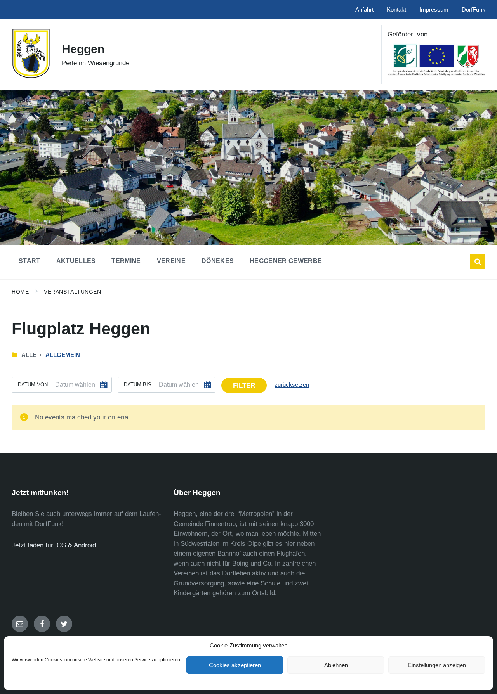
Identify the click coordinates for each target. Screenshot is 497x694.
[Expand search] (477, 261)
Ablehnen (336, 665)
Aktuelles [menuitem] (76, 261)
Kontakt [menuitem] (396, 10)
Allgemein (62, 355)
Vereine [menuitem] (171, 261)
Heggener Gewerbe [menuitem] (286, 261)
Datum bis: (138, 385)
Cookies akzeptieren (235, 665)
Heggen (83, 49)
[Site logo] (31, 76)
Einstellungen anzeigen (437, 665)
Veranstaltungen (72, 292)
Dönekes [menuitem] (218, 261)
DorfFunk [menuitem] (473, 10)
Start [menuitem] (29, 261)
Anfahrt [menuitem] (364, 10)
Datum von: (33, 385)
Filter (244, 385)
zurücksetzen (292, 385)
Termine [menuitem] (126, 261)
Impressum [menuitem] (433, 10)
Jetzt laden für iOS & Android (54, 545)
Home (20, 292)
